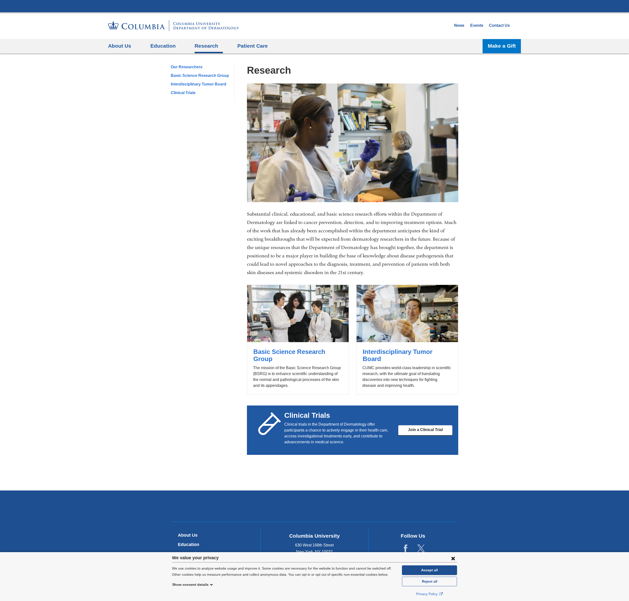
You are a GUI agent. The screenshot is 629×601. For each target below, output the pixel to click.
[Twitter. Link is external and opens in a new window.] (421, 549)
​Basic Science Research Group (200, 75)
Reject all (429, 581)
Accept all (429, 570)
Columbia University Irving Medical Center (314, 5)
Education (188, 544)
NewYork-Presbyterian (315, 507)
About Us (188, 535)
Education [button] (163, 46)
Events (476, 25)
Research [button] (206, 46)
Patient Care (252, 46)
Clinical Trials (183, 93)
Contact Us (499, 25)
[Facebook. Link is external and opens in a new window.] (405, 549)
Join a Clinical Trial (425, 430)
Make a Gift (502, 46)
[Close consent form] (453, 558)
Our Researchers (186, 67)
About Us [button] (119, 46)
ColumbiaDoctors (385, 506)
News (459, 25)
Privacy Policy (427, 594)
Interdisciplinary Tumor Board (198, 84)
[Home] (173, 25)
